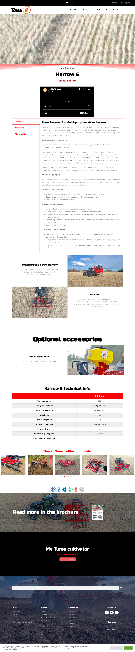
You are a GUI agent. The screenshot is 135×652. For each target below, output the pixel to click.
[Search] (121, 588)
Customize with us (67, 554)
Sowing (44, 607)
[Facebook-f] (61, 3)
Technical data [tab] (22, 128)
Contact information (113, 10)
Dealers (99, 10)
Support (113, 3)
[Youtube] (67, 3)
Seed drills (73, 10)
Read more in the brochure (45, 512)
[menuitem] (126, 3)
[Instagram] (73, 3)
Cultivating (73, 607)
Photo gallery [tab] (21, 134)
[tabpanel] (81, 186)
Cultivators (87, 10)
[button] (5, 465)
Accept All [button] (128, 648)
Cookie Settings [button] (116, 648)
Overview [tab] (19, 122)
